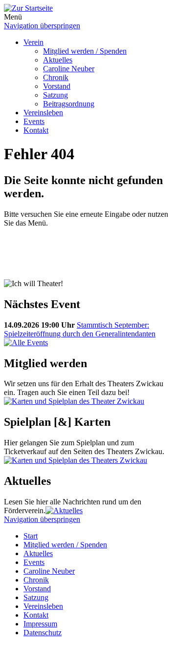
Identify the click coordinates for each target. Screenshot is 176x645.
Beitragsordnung (68, 104)
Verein (33, 42)
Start (30, 536)
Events (33, 121)
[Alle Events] (26, 342)
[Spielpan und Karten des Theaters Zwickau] (74, 401)
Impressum (40, 624)
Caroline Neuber (68, 68)
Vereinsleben (43, 112)
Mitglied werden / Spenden (85, 51)
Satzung (55, 95)
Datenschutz (42, 632)
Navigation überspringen (42, 25)
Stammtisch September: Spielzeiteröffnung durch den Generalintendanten (79, 329)
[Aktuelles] (64, 510)
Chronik (55, 77)
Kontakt (35, 130)
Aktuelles (57, 60)
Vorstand (56, 86)
